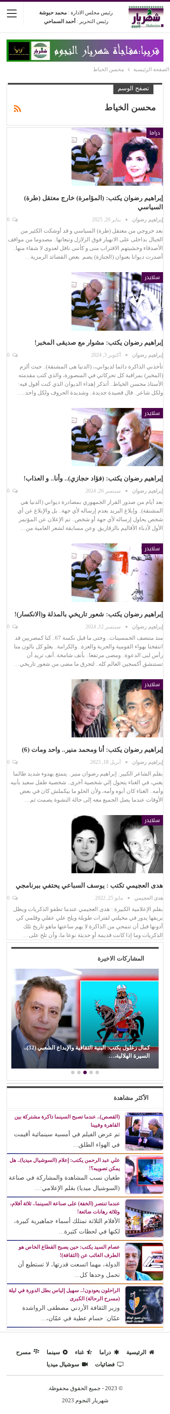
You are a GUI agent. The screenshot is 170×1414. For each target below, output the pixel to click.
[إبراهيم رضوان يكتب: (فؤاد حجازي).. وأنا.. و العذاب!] (117, 437)
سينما (53, 1352)
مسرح (23, 1352)
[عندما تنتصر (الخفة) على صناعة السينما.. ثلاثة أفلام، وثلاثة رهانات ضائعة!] (144, 1217)
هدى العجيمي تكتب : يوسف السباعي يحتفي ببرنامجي (89, 885)
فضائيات (105, 1364)
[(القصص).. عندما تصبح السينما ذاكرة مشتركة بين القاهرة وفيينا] (144, 1131)
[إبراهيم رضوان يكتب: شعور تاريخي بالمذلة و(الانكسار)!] (117, 572)
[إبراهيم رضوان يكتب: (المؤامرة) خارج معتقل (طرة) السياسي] (117, 157)
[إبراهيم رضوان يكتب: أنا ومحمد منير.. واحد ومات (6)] (117, 708)
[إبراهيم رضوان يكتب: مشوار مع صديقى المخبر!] (117, 301)
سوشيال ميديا (63, 1364)
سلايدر (152, 277)
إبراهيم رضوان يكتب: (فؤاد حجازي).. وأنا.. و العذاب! (93, 478)
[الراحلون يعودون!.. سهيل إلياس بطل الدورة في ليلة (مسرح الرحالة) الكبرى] (144, 1304)
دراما (155, 133)
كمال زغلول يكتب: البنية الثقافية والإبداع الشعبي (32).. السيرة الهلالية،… (87, 1051)
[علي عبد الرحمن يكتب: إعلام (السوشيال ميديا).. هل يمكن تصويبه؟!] (144, 1174)
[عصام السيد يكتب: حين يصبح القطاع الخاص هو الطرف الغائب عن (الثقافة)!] (144, 1261)
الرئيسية (136, 1352)
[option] (85, 1020)
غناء (79, 1352)
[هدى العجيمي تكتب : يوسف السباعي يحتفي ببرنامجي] (117, 844)
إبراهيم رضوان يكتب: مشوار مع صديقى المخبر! (98, 342)
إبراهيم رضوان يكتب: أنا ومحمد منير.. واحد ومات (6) (92, 749)
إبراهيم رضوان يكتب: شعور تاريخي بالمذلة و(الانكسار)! (88, 614)
